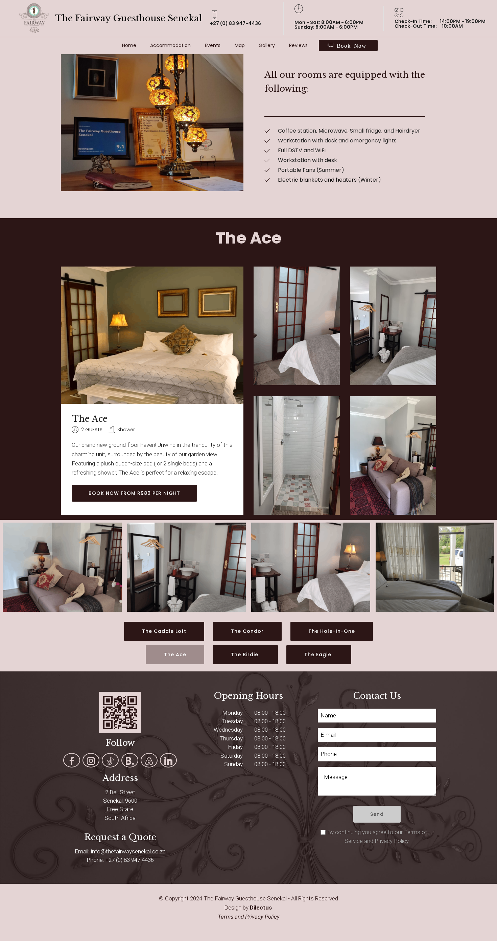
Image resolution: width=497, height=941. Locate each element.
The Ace (175, 654)
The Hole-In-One (331, 631)
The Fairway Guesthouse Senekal (130, 18)
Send (377, 814)
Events (212, 45)
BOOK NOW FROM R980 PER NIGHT (134, 493)
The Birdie (245, 654)
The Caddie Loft (164, 631)
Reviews (298, 45)
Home (129, 45)
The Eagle (318, 654)
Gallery (267, 45)
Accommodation (170, 45)
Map (240, 45)
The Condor (247, 631)
